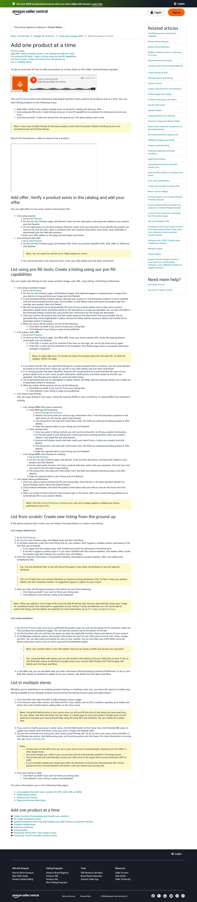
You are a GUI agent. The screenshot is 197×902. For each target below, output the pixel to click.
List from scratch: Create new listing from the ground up (38, 59)
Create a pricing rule (35, 739)
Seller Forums (121, 872)
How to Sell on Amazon (23, 872)
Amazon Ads (52, 879)
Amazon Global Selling (22, 879)
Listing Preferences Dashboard (55, 503)
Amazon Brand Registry (57, 872)
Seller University (123, 879)
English (178, 853)
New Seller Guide (20, 876)
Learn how (97, 3)
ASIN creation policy (26, 794)
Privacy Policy (85, 896)
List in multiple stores (21, 62)
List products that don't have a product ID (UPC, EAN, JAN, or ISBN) (49, 792)
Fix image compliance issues (101, 609)
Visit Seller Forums (156, 284)
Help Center (120, 876)
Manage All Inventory (51, 412)
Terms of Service (68, 896)
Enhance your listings (27, 797)
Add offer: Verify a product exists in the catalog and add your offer (42, 53)
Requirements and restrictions (31, 800)
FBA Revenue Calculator (92, 872)
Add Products (22, 98)
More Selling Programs (57, 882)
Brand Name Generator (92, 876)
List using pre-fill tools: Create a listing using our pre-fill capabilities (43, 56)
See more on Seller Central (160, 290)
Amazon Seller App (90, 879)
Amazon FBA (52, 876)
